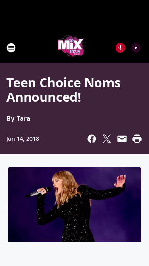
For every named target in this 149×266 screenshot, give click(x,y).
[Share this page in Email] (122, 138)
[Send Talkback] (120, 48)
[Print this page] (137, 138)
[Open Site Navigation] (11, 48)
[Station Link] (72, 48)
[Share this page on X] (106, 138)
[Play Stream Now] (136, 48)
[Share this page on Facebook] (91, 138)
